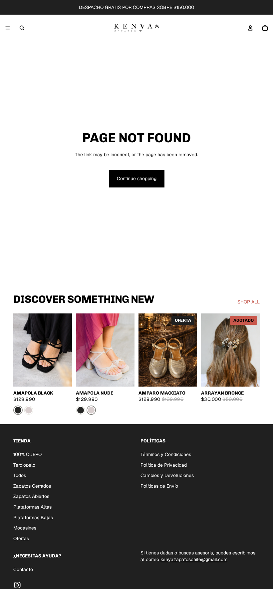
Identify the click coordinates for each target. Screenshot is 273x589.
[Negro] (18, 410)
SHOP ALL (248, 302)
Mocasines (24, 528)
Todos (19, 475)
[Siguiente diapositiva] (64, 350)
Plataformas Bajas (33, 517)
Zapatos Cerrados (32, 486)
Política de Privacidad (163, 465)
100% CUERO (27, 454)
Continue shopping (136, 178)
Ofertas (21, 538)
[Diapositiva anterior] (20, 350)
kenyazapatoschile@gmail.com (193, 559)
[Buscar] (22, 28)
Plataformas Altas (32, 507)
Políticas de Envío (159, 486)
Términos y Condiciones (165, 454)
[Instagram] (17, 585)
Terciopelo (24, 465)
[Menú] (7, 28)
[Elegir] (62, 376)
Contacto (23, 569)
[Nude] (28, 410)
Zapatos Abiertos (31, 496)
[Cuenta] (250, 28)
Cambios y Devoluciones (167, 475)
